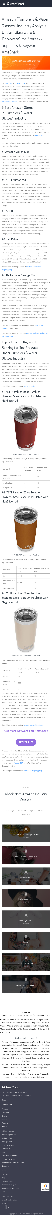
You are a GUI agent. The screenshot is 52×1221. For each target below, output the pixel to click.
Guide (4, 1171)
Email (26, 1015)
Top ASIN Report (8, 1181)
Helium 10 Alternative (9, 1156)
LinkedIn (41, 1015)
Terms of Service (8, 1145)
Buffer (33, 1015)
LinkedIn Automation (9, 1200)
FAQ (3, 1152)
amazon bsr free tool (9, 101)
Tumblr (19, 1015)
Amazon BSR (18, 763)
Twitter (4, 1015)
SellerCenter (21, 83)
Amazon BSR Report (9, 1185)
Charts (4, 1116)
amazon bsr (38, 135)
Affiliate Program (8, 1131)
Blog (3, 1178)
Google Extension (8, 1159)
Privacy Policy (7, 1141)
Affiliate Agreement (9, 1134)
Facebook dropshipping (33, 771)
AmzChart (9, 83)
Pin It (48, 1015)
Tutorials (5, 1174)
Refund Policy (7, 1138)
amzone (29, 333)
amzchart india (29, 386)
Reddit (12, 1015)
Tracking (5, 1123)
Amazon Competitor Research (13, 1163)
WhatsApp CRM (7, 1196)
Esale (4, 1203)
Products (5, 1109)
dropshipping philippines (33, 725)
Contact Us (6, 1149)
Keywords (5, 1112)
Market (4, 1119)
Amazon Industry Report (11, 1188)
